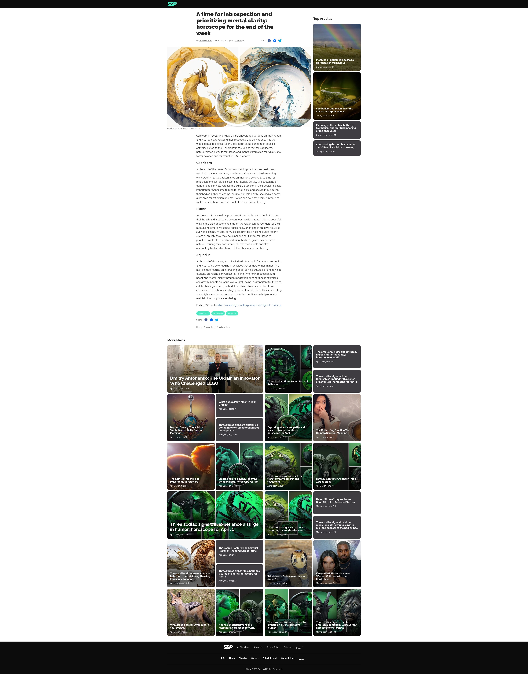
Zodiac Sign (203, 313)
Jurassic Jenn (205, 40)
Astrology (239, 40)
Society (255, 658)
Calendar (288, 647)
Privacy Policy (273, 647)
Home (199, 327)
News (232, 658)
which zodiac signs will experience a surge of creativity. (249, 305)
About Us (258, 647)
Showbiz (243, 658)
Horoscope (218, 313)
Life (223, 658)
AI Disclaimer (243, 647)
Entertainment (270, 658)
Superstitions (287, 658)
